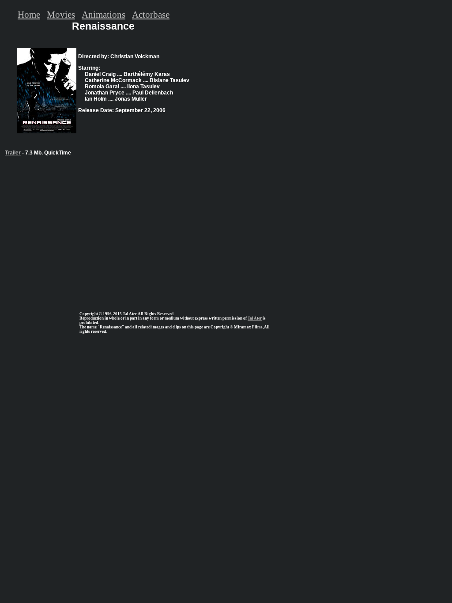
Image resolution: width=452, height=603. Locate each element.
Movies (61, 14)
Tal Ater (255, 318)
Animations (103, 14)
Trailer (13, 153)
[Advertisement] (103, 230)
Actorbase (151, 14)
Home (29, 14)
